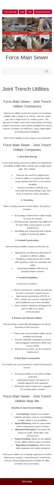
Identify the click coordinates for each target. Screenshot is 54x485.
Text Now (27, 481)
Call (22, 12)
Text (30, 12)
